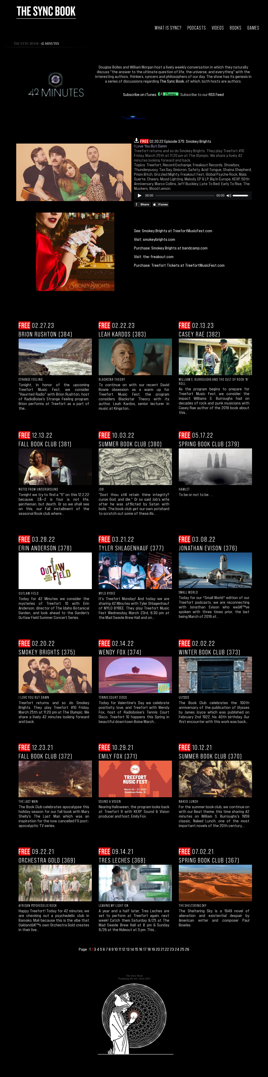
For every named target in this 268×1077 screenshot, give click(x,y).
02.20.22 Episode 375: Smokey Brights (175, 141)
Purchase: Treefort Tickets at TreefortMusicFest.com (179, 265)
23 (172, 949)
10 (116, 949)
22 (167, 949)
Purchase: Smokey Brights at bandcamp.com (171, 248)
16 (141, 949)
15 (137, 949)
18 (149, 949)
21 (163, 949)
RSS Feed (216, 94)
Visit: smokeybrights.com (154, 239)
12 (124, 949)
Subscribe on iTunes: (140, 94)
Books (236, 28)
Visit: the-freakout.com (154, 256)
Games (253, 28)
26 (187, 949)
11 (120, 949)
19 (154, 949)
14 (132, 949)
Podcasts (196, 28)
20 (158, 949)
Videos (218, 28)
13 (128, 949)
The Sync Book (26, 43)
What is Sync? (168, 28)
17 (145, 949)
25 (182, 949)
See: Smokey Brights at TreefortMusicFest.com (173, 230)
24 (177, 949)
